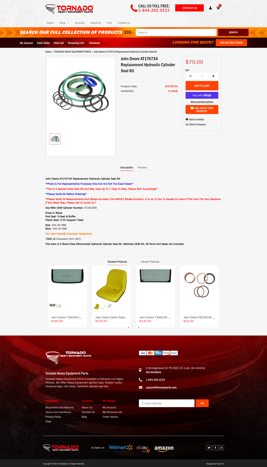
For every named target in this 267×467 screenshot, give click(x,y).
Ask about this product (203, 109)
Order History (110, 416)
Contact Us (189, 8)
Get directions (153, 372)
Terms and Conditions (58, 412)
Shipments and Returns (59, 407)
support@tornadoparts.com (161, 387)
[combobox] (176, 32)
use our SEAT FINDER (231, 42)
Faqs (48, 421)
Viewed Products (150, 261)
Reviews (142, 167)
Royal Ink (220, 464)
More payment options (202, 101)
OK (202, 403)
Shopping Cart (76, 43)
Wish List (59, 43)
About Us (87, 407)
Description (126, 167)
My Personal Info (112, 412)
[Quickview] (83, 283)
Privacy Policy (53, 416)
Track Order (43, 43)
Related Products (117, 261)
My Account (26, 43)
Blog (84, 416)
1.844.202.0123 (155, 379)
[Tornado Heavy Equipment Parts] (69, 12)
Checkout (94, 43)
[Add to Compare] (83, 271)
